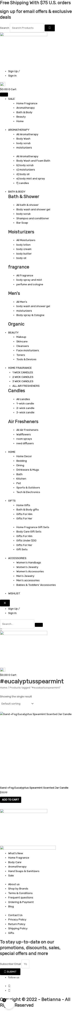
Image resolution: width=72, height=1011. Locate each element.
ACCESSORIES (17, 558)
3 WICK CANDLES (22, 381)
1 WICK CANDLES (22, 372)
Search (4, 27)
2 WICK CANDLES (22, 376)
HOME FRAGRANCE (20, 367)
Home (3, 687)
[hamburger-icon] (4, 95)
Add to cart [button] (10, 799)
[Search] (50, 28)
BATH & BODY (16, 191)
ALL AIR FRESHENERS (26, 385)
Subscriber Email (11, 963)
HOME (11, 451)
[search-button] (39, 625)
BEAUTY (13, 332)
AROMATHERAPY (18, 129)
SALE (11, 98)
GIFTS (12, 500)
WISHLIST (14, 593)
